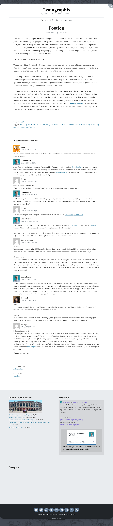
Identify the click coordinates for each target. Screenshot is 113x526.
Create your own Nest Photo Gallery (21, 420)
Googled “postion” (76, 103)
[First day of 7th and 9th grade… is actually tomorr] (16, 474)
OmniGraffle (76, 167)
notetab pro (31, 347)
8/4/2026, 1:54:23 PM (80, 402)
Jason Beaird (63, 33)
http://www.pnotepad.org (74, 215)
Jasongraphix (56, 10)
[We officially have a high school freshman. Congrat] (31, 492)
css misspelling (44, 125)
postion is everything (82, 125)
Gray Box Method (62, 172)
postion (71, 125)
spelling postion (32, 127)
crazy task (92, 225)
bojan (23, 179)
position (65, 125)
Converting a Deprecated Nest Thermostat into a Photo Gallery (30, 422)
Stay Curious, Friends (16, 427)
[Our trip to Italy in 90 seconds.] (16, 483)
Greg (23, 147)
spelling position (19, 127)
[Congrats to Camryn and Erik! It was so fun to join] (47, 474)
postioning (95, 125)
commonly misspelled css (28, 125)
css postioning (56, 125)
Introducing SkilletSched (17, 417)
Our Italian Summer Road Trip (19, 415)
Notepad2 (75, 225)
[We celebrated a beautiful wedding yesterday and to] (31, 474)
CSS (22, 122)
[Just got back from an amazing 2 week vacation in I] (31, 483)
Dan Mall (24, 298)
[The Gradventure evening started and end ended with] (47, 492)
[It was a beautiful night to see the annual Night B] (47, 483)
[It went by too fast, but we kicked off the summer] (16, 492)
